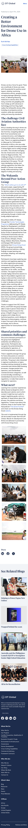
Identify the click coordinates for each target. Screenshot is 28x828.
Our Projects (5, 733)
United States (5, 812)
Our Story (4, 767)
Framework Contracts (8, 753)
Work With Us (5, 772)
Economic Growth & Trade (9, 739)
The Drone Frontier (17, 407)
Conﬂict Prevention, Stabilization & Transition (12, 736)
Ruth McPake (5, 41)
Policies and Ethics (21, 825)
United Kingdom (6, 810)
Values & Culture (6, 765)
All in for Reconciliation (10, 684)
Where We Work (6, 770)
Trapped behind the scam (11, 627)
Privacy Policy (5, 825)
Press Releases (5, 793)
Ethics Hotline (5, 713)
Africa (3, 803)
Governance (5, 744)
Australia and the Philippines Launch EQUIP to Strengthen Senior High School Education (13, 655)
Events (3, 791)
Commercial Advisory (7, 751)
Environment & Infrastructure (10, 741)
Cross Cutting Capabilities (10, 45)
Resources (4, 786)
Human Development (7, 746)
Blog (2, 784)
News (2, 789)
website (8, 411)
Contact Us (4, 775)
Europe (3, 808)
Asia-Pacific (5, 805)
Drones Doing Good (18, 245)
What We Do (5, 730)
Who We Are (5, 763)
